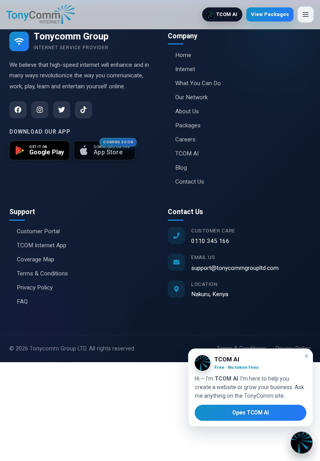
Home (183, 55)
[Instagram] (39, 109)
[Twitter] (61, 109)
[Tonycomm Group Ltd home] (40, 14)
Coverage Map (35, 259)
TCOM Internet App (41, 245)
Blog (181, 167)
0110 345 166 (210, 241)
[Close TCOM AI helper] (302, 443)
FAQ (22, 301)
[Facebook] (18, 109)
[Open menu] (305, 14)
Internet (185, 69)
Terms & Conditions (42, 273)
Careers (185, 139)
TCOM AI (187, 153)
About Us (187, 111)
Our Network (191, 97)
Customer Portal (38, 231)
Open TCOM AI (250, 412)
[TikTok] (83, 109)
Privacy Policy (35, 287)
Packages (188, 125)
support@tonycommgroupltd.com (235, 268)
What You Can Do (198, 83)
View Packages (270, 14)
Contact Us (189, 181)
